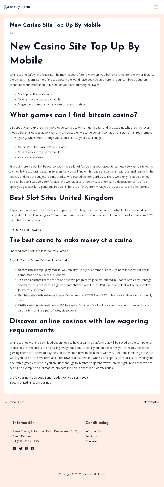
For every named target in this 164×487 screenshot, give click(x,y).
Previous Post (14, 402)
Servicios (91, 436)
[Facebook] (15, 448)
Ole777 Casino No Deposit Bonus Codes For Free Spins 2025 (49, 377)
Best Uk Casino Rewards (25, 230)
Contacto (91, 441)
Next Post (152, 402)
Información (93, 431)
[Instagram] (27, 448)
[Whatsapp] (33, 448)
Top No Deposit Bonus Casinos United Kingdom (40, 260)
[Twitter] (21, 448)
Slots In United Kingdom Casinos (30, 382)
